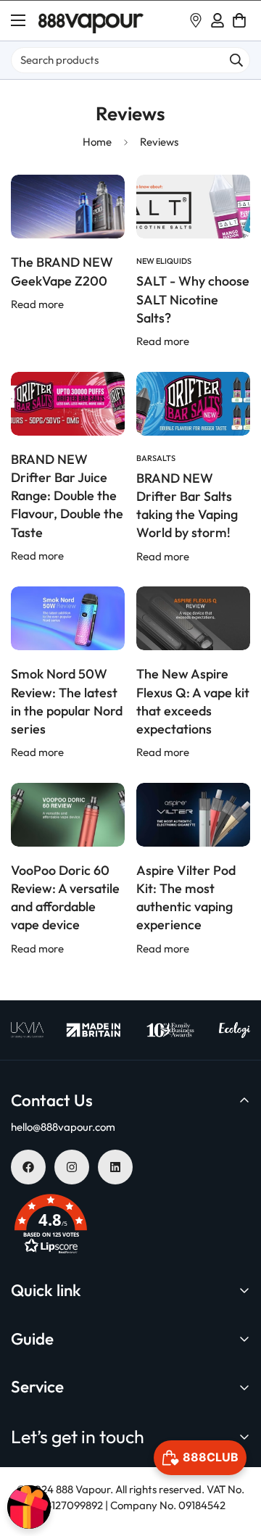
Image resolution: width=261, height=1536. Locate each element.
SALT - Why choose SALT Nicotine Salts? (192, 299)
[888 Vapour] (91, 21)
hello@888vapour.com (63, 1127)
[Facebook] (28, 1167)
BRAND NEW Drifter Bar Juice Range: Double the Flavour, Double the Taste (67, 496)
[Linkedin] (115, 1167)
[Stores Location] (196, 20)
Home (97, 142)
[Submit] (236, 60)
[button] (239, 20)
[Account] (217, 20)
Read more (37, 304)
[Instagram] (71, 1167)
